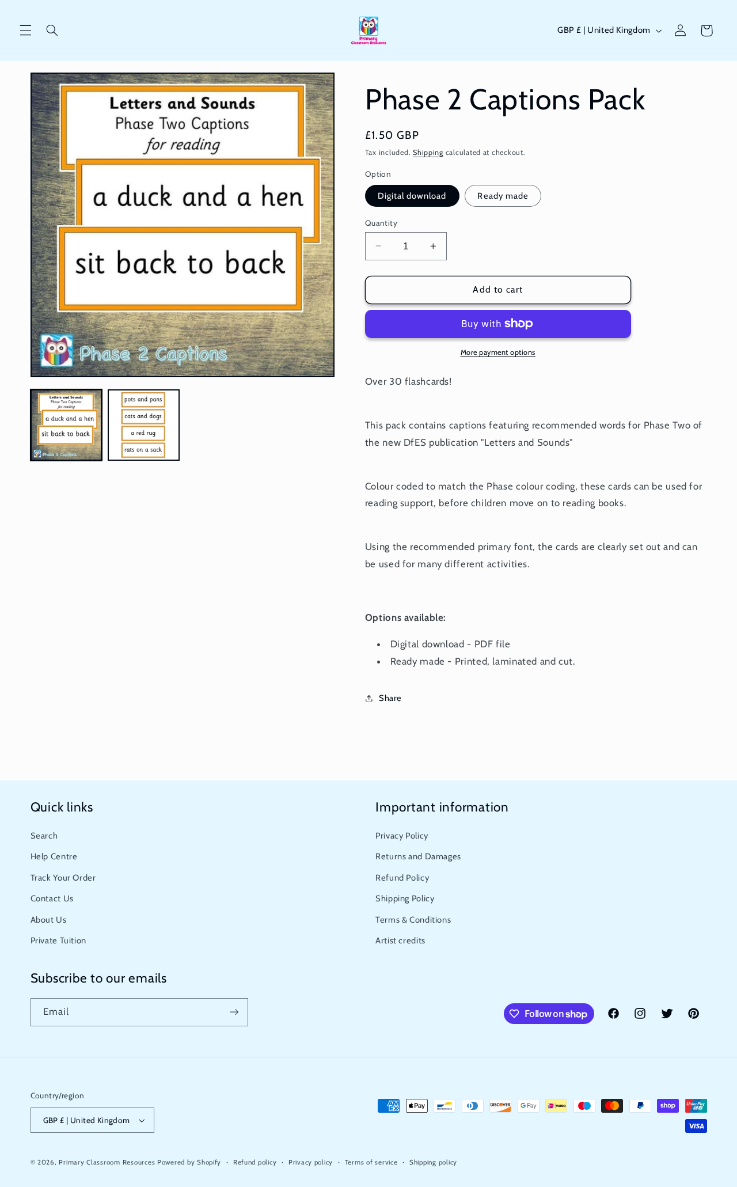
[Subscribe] (234, 1012)
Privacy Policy (401, 835)
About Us (49, 920)
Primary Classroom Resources (107, 1162)
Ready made (503, 195)
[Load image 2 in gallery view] (143, 425)
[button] (25, 30)
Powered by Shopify (189, 1162)
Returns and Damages (418, 857)
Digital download (412, 195)
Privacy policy (310, 1162)
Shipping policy (433, 1162)
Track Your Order (63, 878)
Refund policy (255, 1162)
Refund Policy (402, 878)
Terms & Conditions (413, 920)
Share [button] (390, 697)
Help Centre (54, 857)
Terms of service (371, 1162)
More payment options (498, 352)
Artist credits (400, 940)
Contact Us (52, 898)
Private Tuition (58, 940)
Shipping (428, 151)
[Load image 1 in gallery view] (66, 425)
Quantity (381, 222)
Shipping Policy (404, 898)
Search (44, 835)
